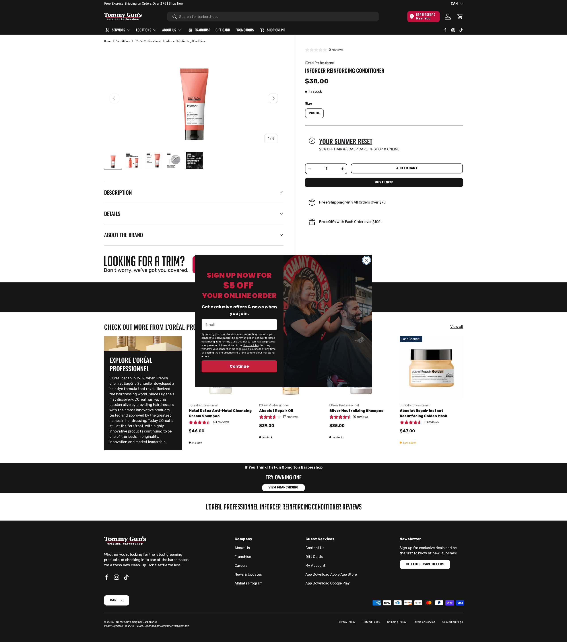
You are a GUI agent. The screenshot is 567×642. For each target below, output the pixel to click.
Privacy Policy (251, 345)
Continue (239, 366)
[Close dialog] (366, 260)
